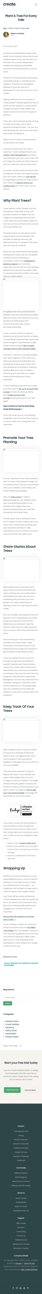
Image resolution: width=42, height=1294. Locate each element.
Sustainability (10, 1033)
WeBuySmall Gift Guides (21, 1185)
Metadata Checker (21, 1248)
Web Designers (21, 1177)
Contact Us (21, 1236)
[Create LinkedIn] (21, 1287)
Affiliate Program (21, 1173)
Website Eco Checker (21, 1244)
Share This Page (10, 1046)
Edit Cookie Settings (29, 1269)
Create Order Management (15, 155)
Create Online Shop (27, 843)
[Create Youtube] (24, 1287)
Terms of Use (29, 1263)
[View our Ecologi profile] (21, 810)
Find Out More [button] (30, 1090)
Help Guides (21, 1223)
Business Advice (12, 1021)
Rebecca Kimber (17, 33)
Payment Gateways (21, 1156)
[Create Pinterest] (28, 1287)
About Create (21, 1198)
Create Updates (12, 1024)
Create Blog (21, 1231)
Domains (21, 1227)
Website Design (12, 1036)
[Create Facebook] (13, 1287)
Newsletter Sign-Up (21, 1210)
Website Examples (21, 1148)
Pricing (21, 1135)
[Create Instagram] (17, 1287)
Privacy (19, 1263)
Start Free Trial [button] (12, 1090)
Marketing (9, 1027)
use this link (31, 176)
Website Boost (21, 1240)
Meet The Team (21, 1206)
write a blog (16, 497)
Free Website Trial (21, 1131)
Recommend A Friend (21, 1181)
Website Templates (21, 1144)
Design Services (21, 1152)
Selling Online (11, 1030)
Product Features (21, 1139)
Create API (21, 1160)
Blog (5, 28)
